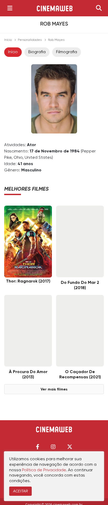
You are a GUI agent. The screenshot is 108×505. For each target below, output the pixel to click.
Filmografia (66, 52)
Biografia (37, 52)
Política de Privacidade (44, 470)
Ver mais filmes (54, 389)
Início (8, 40)
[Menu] (9, 8)
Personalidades (30, 40)
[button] (38, 446)
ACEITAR (20, 491)
